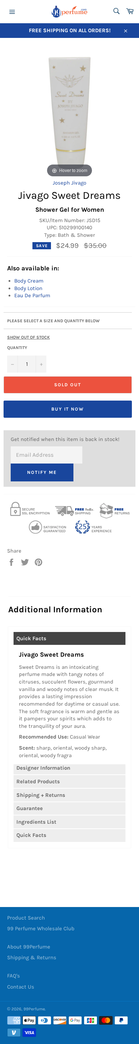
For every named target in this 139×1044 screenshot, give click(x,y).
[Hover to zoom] (69, 112)
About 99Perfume (28, 946)
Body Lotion (28, 288)
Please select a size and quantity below (53, 320)
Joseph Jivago (69, 183)
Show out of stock (28, 337)
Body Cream (28, 281)
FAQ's (13, 975)
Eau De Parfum (32, 295)
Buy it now (67, 409)
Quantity (17, 347)
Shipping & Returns (31, 957)
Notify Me (42, 472)
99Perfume (34, 1008)
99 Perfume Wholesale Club (40, 928)
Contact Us (20, 987)
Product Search (26, 918)
